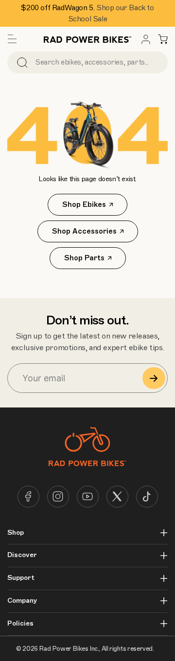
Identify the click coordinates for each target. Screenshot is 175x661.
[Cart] (163, 39)
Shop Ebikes (84, 204)
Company (22, 601)
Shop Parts (84, 258)
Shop (15, 533)
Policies (20, 623)
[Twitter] (117, 497)
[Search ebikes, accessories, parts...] (22, 62)
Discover (22, 555)
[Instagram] (58, 497)
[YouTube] (88, 497)
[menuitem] (146, 39)
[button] (12, 39)
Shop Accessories (84, 231)
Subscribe (153, 378)
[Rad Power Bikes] (87, 39)
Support (21, 578)
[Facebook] (28, 497)
